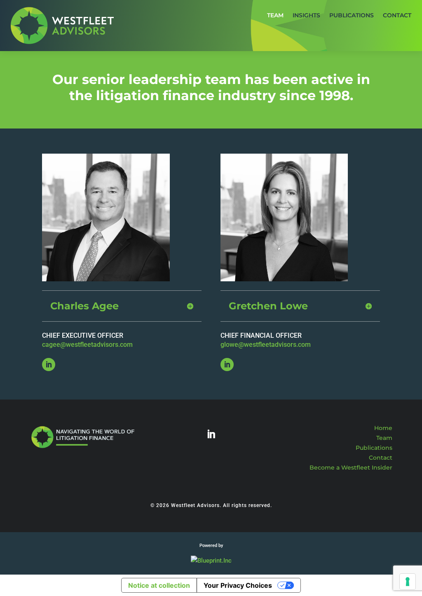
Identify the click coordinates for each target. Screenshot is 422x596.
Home (383, 428)
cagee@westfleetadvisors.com (87, 344)
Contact (380, 457)
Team (384, 438)
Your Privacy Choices (238, 585)
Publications (374, 447)
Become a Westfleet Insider (350, 467)
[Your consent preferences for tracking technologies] (407, 581)
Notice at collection (159, 585)
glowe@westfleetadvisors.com (265, 344)
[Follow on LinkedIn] (48, 364)
